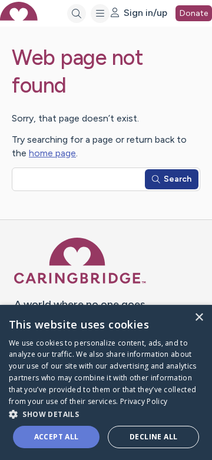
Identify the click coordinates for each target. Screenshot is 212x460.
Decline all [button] (153, 437)
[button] (106, 413)
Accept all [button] (56, 437)
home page (52, 153)
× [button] (198, 317)
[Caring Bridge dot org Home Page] (80, 281)
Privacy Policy (143, 401)
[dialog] (106, 382)
